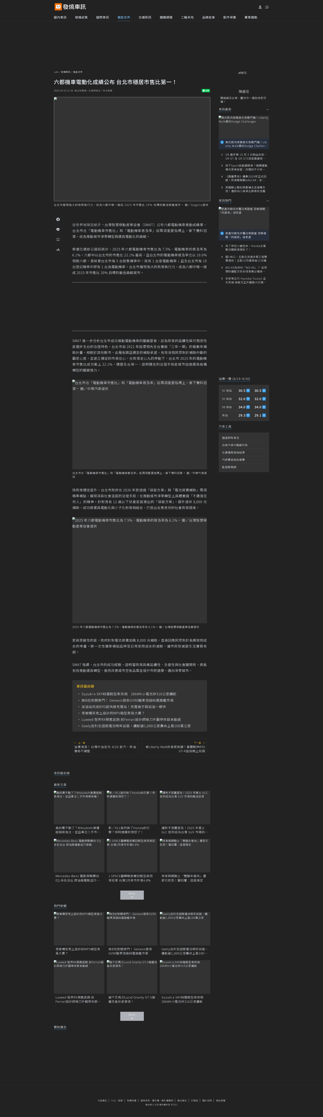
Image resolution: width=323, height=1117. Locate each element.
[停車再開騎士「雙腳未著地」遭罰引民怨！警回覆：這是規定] (185, 855)
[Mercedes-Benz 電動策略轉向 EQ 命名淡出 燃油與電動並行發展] (79, 855)
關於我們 (207, 1100)
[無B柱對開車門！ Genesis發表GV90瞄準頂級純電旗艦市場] (132, 929)
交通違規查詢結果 (233, 452)
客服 (120, 1100)
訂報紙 (194, 1100)
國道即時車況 (230, 438)
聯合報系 (182, 1100)
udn (56, 72)
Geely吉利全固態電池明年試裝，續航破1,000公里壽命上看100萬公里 (136, 725)
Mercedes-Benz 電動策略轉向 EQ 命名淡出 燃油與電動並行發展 (78, 878)
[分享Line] (58, 229)
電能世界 (123, 17)
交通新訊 (145, 17)
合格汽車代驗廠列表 (235, 445)
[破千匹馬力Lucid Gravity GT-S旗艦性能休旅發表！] (132, 977)
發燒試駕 (81, 17)
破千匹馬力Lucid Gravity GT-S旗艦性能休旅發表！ (132, 999)
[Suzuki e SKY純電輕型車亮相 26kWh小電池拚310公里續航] (185, 977)
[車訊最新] (267, 109)
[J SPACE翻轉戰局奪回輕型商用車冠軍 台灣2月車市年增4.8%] (132, 855)
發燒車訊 (65, 72)
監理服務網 (229, 467)
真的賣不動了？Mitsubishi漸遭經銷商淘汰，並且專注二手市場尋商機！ (78, 830)
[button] (266, 6)
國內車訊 (60, 17)
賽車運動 (251, 17)
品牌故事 (208, 17)
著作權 (155, 1100)
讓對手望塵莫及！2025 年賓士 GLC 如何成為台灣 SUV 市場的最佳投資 (185, 830)
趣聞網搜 (166, 17)
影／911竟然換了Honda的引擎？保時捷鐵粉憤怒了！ (129, 830)
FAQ (113, 1100)
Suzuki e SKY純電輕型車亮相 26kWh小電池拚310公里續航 (129, 694)
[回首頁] (74, 6)
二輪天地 (187, 17)
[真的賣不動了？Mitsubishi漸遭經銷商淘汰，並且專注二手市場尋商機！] (79, 807)
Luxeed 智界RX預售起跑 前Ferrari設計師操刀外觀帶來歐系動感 (131, 719)
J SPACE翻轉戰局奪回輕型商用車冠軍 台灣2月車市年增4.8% (131, 878)
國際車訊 (102, 17)
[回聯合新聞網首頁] (58, 6)
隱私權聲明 (167, 1100)
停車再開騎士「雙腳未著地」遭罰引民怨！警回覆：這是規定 (184, 878)
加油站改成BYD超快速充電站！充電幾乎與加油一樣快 (124, 706)
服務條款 (145, 1100)
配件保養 (229, 17)
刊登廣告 (102, 1100)
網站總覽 (220, 1100)
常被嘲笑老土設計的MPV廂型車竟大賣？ (113, 713)
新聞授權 (131, 1100)
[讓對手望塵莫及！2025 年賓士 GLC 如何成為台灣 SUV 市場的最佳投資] (185, 807)
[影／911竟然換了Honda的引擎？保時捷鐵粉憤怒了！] (132, 807)
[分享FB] (58, 219)
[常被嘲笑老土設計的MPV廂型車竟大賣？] (79, 929)
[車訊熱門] (267, 201)
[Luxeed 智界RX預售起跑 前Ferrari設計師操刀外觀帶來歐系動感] (79, 977)
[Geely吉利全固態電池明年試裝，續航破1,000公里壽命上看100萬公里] (185, 929)
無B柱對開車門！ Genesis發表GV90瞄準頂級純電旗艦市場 (128, 700)
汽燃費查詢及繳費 (233, 460)
